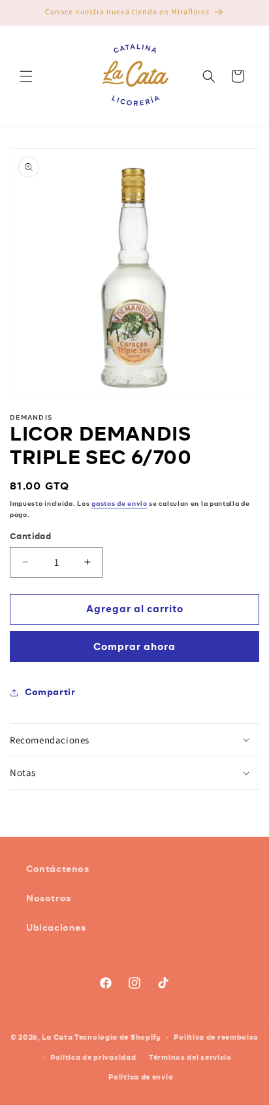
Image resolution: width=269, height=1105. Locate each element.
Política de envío (140, 1077)
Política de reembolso (216, 1037)
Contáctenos (57, 869)
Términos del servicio (190, 1057)
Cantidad (30, 536)
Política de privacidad (93, 1057)
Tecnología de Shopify (117, 1037)
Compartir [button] (50, 692)
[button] (26, 76)
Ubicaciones (56, 927)
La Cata (57, 1037)
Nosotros (48, 898)
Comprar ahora (134, 646)
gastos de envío (119, 503)
